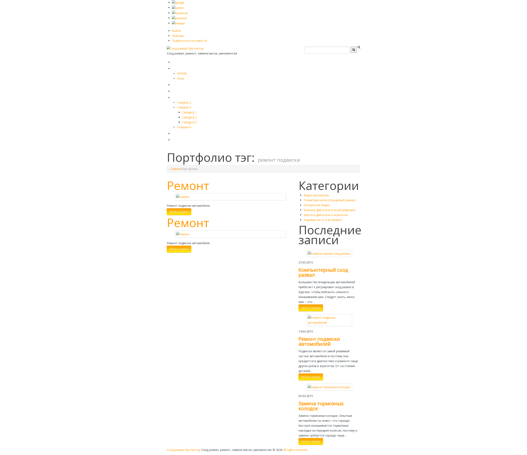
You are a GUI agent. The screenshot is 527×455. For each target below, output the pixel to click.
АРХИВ (182, 73)
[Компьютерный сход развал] (329, 253)
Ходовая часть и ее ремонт (323, 220)
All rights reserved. (295, 450)
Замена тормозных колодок (321, 406)
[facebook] (180, 13)
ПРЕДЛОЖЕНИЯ (190, 67)
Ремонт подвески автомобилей (319, 341)
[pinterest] (179, 18)
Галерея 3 (184, 107)
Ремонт (188, 185)
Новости (182, 139)
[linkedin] (178, 23)
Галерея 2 (184, 102)
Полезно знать (189, 96)
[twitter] (178, 7)
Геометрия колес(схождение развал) (330, 200)
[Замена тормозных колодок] (329, 387)
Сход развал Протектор (183, 450)
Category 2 (189, 117)
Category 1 (189, 112)
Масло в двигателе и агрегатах (326, 215)
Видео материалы (316, 195)
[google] (178, 2)
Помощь (178, 36)
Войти (176, 31)
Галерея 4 (184, 127)
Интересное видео (317, 205)
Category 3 (189, 122)
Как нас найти (188, 132)
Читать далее (179, 212)
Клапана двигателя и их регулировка (329, 210)
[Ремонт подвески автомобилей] (329, 320)
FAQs (180, 78)
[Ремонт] (183, 197)
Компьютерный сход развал (323, 272)
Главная (181, 61)
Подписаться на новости (189, 41)
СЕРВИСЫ (183, 84)
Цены (178, 90)
